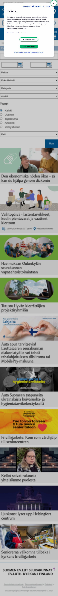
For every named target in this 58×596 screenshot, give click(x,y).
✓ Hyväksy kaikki (29, 46)
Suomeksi (26, 6)
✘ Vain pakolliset (29, 39)
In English (46, 6)
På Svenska (36, 6)
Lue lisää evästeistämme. (16, 33)
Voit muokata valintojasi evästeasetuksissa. (29, 52)
